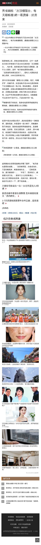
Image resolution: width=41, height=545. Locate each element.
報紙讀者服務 (20, 517)
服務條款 (11, 520)
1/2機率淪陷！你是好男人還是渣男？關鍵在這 (17, 282)
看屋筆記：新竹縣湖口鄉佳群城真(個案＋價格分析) (22, 488)
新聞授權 (30, 517)
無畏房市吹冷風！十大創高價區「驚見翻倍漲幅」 (19, 384)
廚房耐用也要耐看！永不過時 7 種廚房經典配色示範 (22, 496)
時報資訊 (16, 527)
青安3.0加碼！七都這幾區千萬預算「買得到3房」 (18, 364)
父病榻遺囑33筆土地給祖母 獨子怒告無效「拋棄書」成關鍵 (22, 502)
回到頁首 (37, 540)
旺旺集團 (13, 524)
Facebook (4, 32)
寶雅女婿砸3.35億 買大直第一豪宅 (17, 483)
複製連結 (18, 32)
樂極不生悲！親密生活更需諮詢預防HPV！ (16, 262)
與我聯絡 (11, 517)
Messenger (8, 32)
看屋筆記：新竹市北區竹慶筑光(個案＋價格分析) (21, 492)
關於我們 (24, 527)
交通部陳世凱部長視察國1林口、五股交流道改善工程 (20, 324)
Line (13, 32)
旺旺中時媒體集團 (24, 524)
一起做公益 (29, 520)
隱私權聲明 (19, 520)
